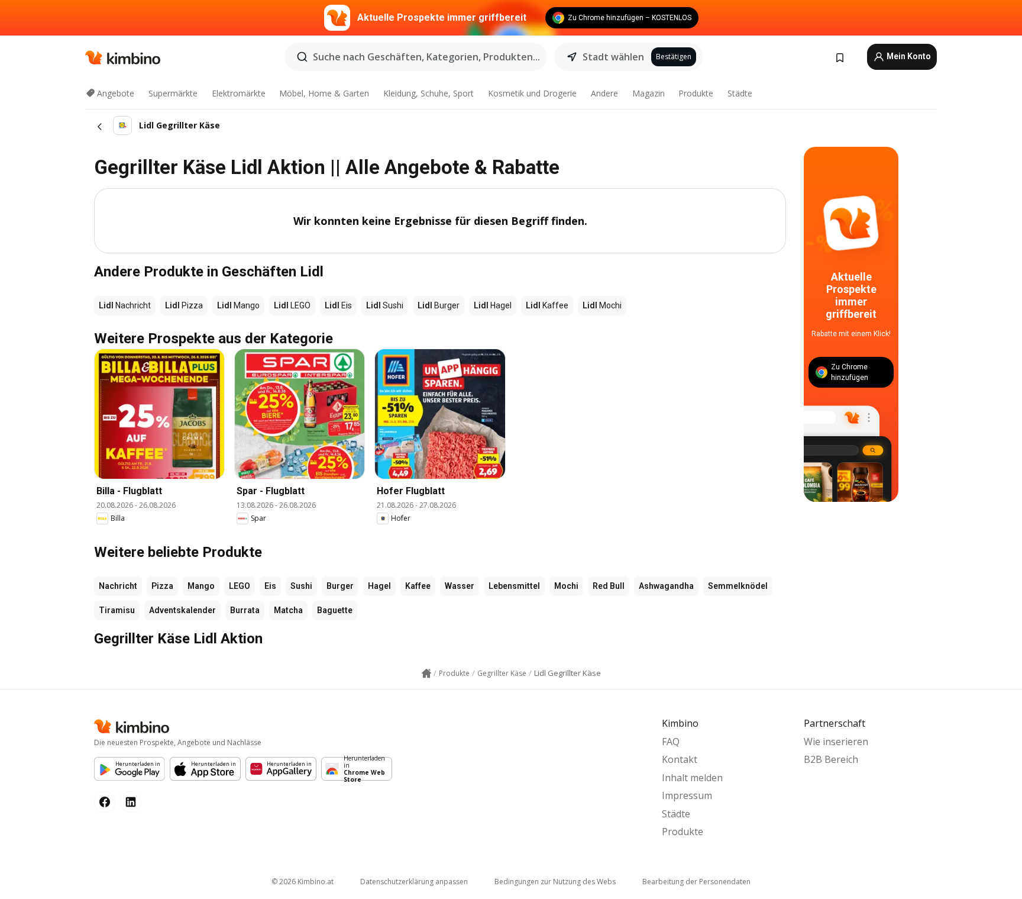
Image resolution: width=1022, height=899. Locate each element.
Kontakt (679, 759)
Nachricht (118, 586)
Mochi (566, 586)
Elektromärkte (239, 93)
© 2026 (302, 882)
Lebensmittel (514, 586)
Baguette (334, 610)
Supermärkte (173, 93)
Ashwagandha (666, 586)
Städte (739, 93)
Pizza (162, 586)
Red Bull (609, 586)
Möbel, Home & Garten (324, 93)
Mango (201, 586)
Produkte (695, 93)
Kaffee (418, 586)
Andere (604, 93)
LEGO (239, 586)
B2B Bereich (831, 759)
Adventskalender (182, 610)
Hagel (379, 586)
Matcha (288, 610)
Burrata (245, 610)
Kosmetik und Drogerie (532, 93)
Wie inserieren (836, 741)
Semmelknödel (738, 586)
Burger (340, 586)
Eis (270, 586)
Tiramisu (117, 610)
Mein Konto (908, 56)
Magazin (648, 93)
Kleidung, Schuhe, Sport (428, 93)
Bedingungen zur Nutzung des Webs (555, 882)
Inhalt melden (692, 777)
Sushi (301, 586)
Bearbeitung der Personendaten (696, 882)
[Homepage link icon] (426, 673)
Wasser (459, 586)
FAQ (671, 741)
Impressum (687, 795)
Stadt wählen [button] (613, 56)
